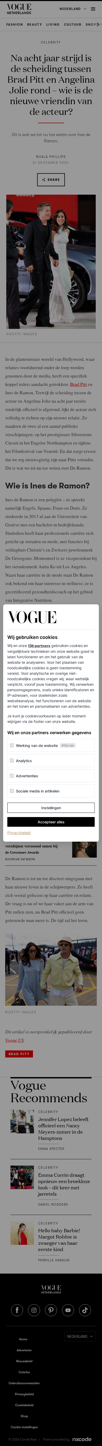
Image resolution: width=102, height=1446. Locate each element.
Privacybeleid (19, 832)
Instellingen (51, 808)
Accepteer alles (51, 822)
